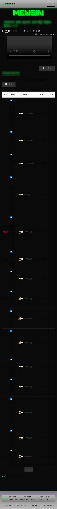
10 (22, 476)
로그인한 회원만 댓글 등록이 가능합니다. (28, 80)
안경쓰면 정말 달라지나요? (12, 367)
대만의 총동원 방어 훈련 (12, 278)
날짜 (41, 94)
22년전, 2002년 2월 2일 (12, 298)
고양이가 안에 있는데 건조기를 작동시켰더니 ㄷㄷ (12, 231)
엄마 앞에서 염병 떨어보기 (12, 386)
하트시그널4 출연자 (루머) (12, 163)
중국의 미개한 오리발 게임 (12, 259)
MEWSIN (10, 3)
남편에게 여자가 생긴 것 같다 (12, 140)
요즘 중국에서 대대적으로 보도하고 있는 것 (12, 412)
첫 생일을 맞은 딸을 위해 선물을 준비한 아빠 (12, 113)
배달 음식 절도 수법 (12, 456)
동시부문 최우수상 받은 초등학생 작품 (12, 342)
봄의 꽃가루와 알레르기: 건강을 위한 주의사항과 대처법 (12, 194)
